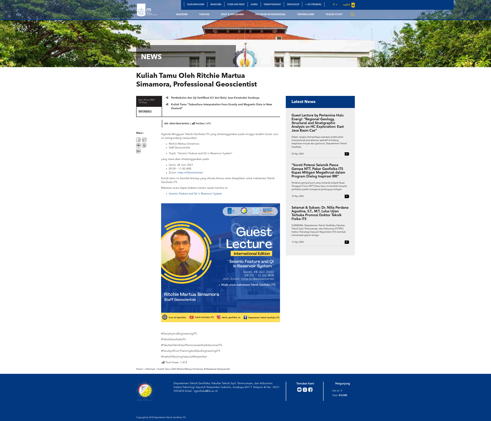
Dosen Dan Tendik (236, 4)
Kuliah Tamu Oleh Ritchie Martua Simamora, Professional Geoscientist (194, 369)
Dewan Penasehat (272, 4)
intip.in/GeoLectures (190, 172)
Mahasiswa (216, 4)
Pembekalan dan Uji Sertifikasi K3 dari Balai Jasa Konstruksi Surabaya (215, 97)
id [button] (334, 4)
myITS (346, 5)
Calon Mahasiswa (195, 4)
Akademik (182, 14)
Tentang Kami (305, 14)
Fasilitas (204, 14)
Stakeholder (293, 4)
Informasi (150, 369)
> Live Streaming (313, 4)
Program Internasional (270, 14)
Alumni (254, 4)
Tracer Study (333, 14)
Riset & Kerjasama (232, 14)
